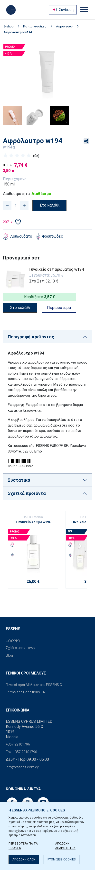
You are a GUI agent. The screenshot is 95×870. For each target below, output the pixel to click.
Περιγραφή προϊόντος (31, 336)
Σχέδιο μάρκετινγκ (21, 648)
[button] (81, 547)
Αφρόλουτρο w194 (18, 32)
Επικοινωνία (17, 710)
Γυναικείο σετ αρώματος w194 (56, 269)
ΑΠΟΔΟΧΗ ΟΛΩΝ (23, 859)
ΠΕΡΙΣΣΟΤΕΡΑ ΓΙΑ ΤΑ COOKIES (23, 846)
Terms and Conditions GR (25, 692)
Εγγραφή (13, 640)
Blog (9, 655)
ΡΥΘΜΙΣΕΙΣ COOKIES (62, 859)
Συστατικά (19, 480)
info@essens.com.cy (22, 767)
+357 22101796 (18, 744)
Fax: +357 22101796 (21, 752)
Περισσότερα (59, 307)
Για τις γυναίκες (35, 26)
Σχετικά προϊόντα (27, 493)
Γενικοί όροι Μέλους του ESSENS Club (36, 685)
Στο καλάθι (49, 205)
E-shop (9, 26)
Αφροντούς (64, 26)
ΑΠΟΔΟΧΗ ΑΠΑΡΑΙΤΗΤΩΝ (65, 846)
